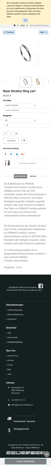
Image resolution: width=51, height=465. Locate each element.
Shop (23, 25)
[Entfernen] (5, 133)
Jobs (9, 374)
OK (25, 20)
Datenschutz (12, 337)
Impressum (11, 319)
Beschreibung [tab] (20, 176)
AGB (9, 333)
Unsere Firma (12, 356)
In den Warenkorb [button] (25, 461)
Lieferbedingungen (14, 310)
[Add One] (16, 133)
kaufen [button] (10, 141)
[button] (24, 141)
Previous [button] (10, 32)
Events (10, 365)
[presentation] (3, 81)
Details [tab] (33, 176)
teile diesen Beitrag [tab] (11, 148)
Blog (9, 370)
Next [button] (42, 32)
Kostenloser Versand (25, 421)
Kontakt (10, 360)
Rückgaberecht (21, 429)
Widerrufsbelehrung (15, 315)
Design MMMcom (32, 448)
